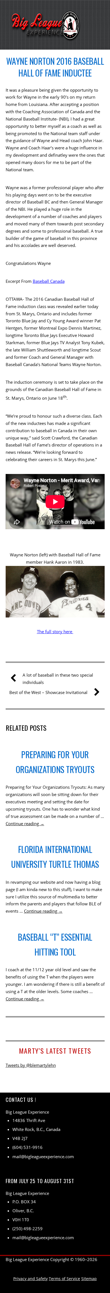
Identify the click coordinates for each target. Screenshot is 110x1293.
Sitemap (89, 1278)
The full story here (55, 631)
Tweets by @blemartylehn (31, 1065)
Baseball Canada (49, 281)
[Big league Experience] (46, 37)
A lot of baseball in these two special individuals (58, 678)
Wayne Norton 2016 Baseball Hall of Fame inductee (55, 67)
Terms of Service (64, 1278)
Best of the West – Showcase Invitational (48, 692)
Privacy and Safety (30, 1278)
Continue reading (25, 823)
